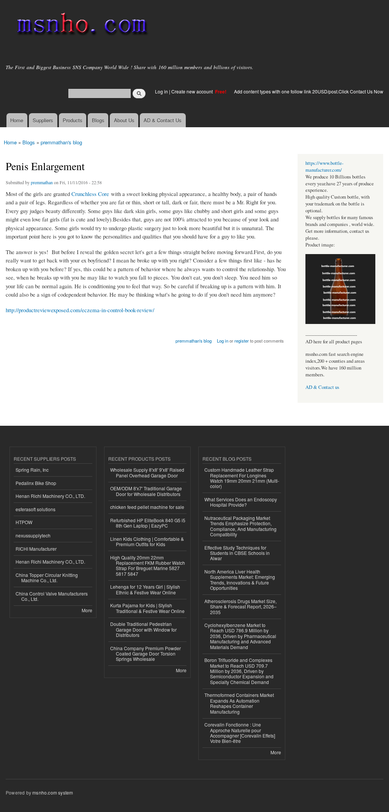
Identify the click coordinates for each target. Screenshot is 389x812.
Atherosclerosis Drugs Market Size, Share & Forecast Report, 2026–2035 (240, 606)
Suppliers (43, 120)
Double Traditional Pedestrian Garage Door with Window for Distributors (143, 629)
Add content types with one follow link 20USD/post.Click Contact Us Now (308, 91)
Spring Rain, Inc (32, 469)
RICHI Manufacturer (36, 548)
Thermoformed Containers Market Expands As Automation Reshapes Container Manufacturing (239, 703)
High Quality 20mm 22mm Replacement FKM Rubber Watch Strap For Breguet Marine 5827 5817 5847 (147, 565)
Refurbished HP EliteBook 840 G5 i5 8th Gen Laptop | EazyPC (147, 523)
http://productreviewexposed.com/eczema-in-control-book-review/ (80, 310)
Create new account (192, 91)
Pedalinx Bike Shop (36, 483)
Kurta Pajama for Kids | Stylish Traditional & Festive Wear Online (147, 608)
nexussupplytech (33, 535)
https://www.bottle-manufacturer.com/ (324, 166)
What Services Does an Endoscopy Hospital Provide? (240, 502)
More (87, 610)
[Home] (80, 25)
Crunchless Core (90, 193)
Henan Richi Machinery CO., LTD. (50, 496)
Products (72, 120)
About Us (124, 120)
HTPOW (24, 522)
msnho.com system (52, 792)
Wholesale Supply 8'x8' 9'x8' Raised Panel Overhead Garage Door (147, 472)
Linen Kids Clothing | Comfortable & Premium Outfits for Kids (147, 541)
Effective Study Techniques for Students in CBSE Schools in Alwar (237, 553)
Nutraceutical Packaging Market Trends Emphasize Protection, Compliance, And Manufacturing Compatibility (240, 526)
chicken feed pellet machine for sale (147, 507)
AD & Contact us (322, 387)
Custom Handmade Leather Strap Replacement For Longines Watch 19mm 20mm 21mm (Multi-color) (241, 477)
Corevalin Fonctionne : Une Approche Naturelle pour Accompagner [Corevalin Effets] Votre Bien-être (239, 732)
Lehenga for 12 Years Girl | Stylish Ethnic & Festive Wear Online (145, 589)
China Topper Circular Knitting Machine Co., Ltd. (47, 577)
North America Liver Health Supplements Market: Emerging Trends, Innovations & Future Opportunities (239, 579)
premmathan (42, 182)
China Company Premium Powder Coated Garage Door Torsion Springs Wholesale (145, 653)
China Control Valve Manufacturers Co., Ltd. (52, 596)
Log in (161, 91)
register (241, 341)
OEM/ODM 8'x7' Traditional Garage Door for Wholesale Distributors (146, 491)
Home (16, 120)
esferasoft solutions (35, 509)
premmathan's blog (61, 142)
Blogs (98, 120)
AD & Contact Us (163, 120)
